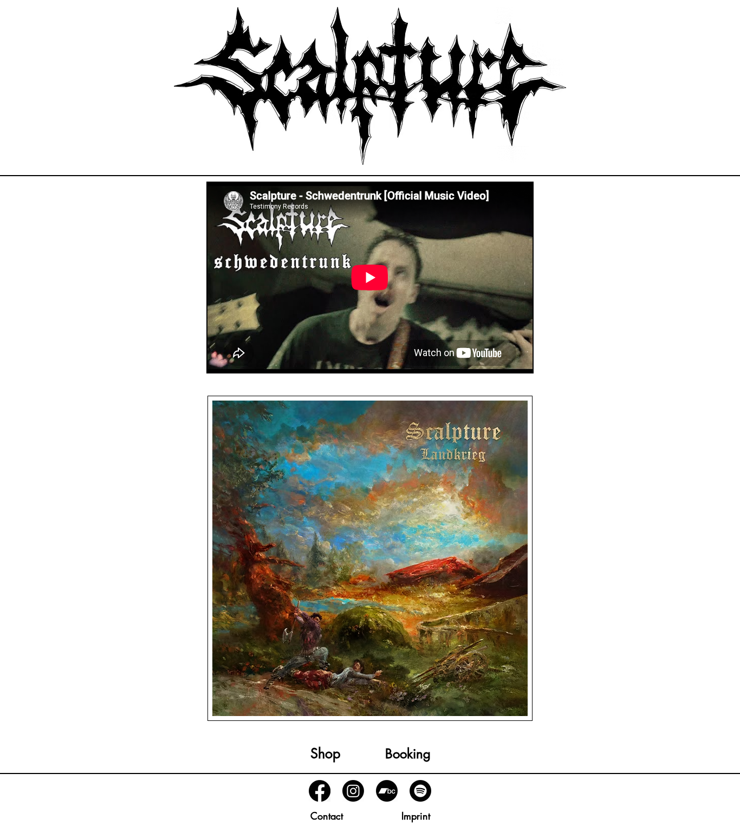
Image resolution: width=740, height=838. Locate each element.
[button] (326, 816)
